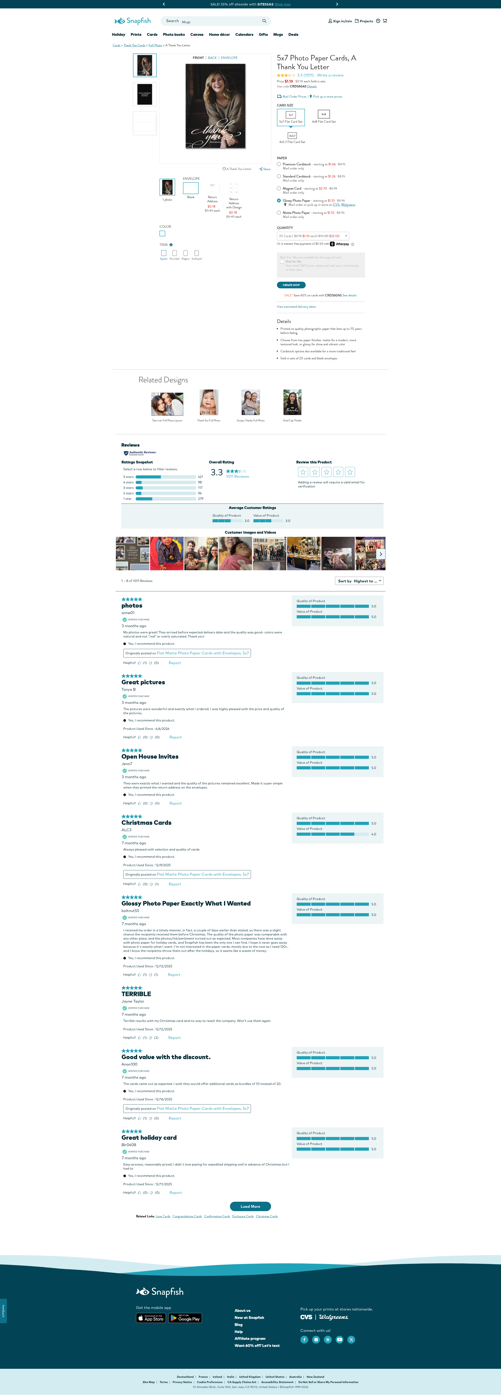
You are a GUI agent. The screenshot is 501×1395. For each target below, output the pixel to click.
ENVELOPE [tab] (229, 57)
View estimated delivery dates (296, 306)
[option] (145, 65)
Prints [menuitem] (136, 34)
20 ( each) (309, 236)
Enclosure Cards (243, 1216)
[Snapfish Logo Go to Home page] (132, 21)
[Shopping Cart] (384, 21)
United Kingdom (250, 1377)
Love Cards (163, 1216)
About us (242, 1310)
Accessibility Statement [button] (277, 1382)
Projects (366, 21)
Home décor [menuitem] (219, 34)
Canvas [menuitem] (197, 34)
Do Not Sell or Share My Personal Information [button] (328, 1382)
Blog (238, 1324)
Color (165, 227)
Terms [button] (164, 1382)
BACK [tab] (212, 57)
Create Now (291, 285)
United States (275, 1377)
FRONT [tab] (198, 57)
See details (349, 295)
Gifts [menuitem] (263, 34)
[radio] (162, 233)
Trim (163, 245)
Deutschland (185, 1377)
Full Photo (155, 45)
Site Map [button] (149, 1382)
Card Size (285, 105)
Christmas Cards (267, 1216)
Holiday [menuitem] (118, 34)
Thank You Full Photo (208, 421)
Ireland (218, 1377)
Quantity (285, 228)
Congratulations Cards (187, 1216)
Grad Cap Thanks (292, 421)
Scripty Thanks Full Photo (251, 421)
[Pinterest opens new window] (330, 1337)
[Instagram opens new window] (318, 1337)
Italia (231, 1377)
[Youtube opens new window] (341, 1337)
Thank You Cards (134, 45)
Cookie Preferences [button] (210, 1382)
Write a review (330, 75)
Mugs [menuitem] (278, 34)
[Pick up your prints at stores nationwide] (306, 1316)
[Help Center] (378, 21)
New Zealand (315, 1377)
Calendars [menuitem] (244, 34)
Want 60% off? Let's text (257, 1345)
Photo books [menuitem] (174, 34)
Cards (116, 45)
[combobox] (215, 21)
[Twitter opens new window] (353, 1337)
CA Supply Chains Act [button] (241, 1382)
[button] (224, 169)
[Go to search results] (264, 21)
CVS (336, 205)
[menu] (265, 169)
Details (312, 86)
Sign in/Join (342, 21)
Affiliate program (250, 1338)
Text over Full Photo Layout (167, 421)
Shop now (286, 4)
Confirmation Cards (217, 1216)
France (203, 1377)
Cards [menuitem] (152, 34)
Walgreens (348, 205)
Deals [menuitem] (293, 34)
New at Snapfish (249, 1317)
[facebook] (306, 1337)
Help (239, 1331)
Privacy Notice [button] (182, 1382)
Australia (295, 1377)
